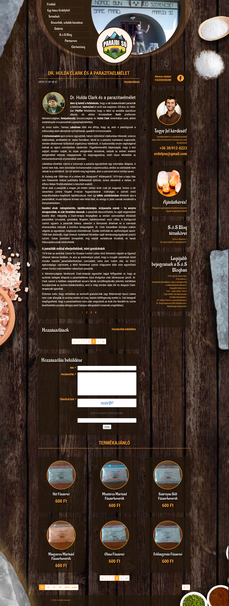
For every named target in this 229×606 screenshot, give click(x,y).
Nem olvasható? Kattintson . (107, 413)
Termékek (54, 16)
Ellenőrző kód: (68, 399)
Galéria (58, 28)
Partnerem (71, 41)
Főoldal (51, 4)
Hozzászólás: (68, 374)
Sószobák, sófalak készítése (67, 22)
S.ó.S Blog (65, 35)
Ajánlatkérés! (175, 202)
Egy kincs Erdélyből (58, 10)
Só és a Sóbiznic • (179, 239)
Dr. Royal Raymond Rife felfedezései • (171, 303)
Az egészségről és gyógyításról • (173, 242)
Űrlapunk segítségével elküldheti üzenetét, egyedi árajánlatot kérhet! (169, 209)
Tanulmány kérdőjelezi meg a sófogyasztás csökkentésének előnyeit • (169, 284)
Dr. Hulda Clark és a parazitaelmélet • (172, 300)
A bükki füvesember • (178, 297)
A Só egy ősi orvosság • (177, 275)
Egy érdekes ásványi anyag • (175, 294)
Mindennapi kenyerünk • (177, 306)
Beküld (107, 427)
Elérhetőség (78, 47)
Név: (73, 367)
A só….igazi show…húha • (176, 291)
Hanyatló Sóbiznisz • (178, 288)
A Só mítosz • (181, 279)
